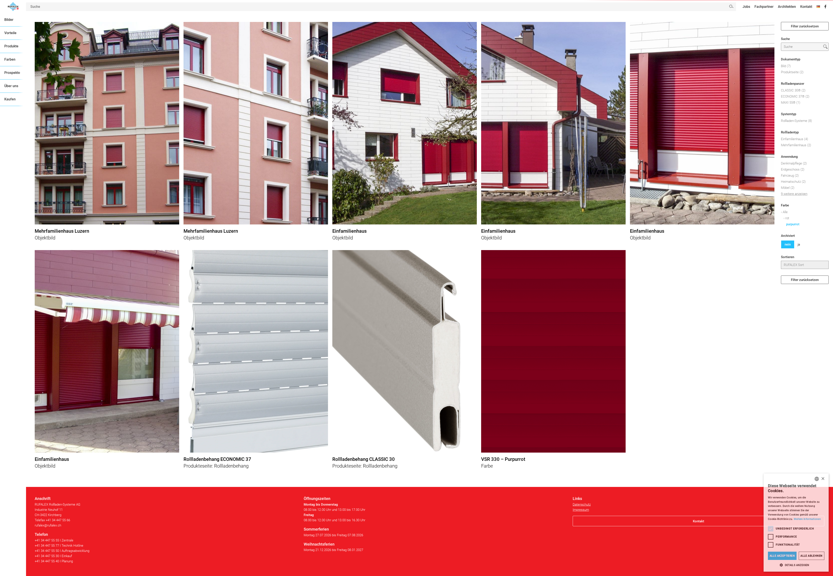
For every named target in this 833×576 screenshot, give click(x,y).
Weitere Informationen (807, 519)
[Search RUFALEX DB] (731, 6)
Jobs (746, 7)
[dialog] (796, 522)
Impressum (581, 510)
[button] (796, 565)
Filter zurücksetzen (805, 26)
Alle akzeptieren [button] (782, 555)
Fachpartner (764, 7)
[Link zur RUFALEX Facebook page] (825, 6)
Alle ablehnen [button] (811, 555)
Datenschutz (582, 504)
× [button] (822, 478)
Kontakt (806, 7)
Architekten (787, 7)
